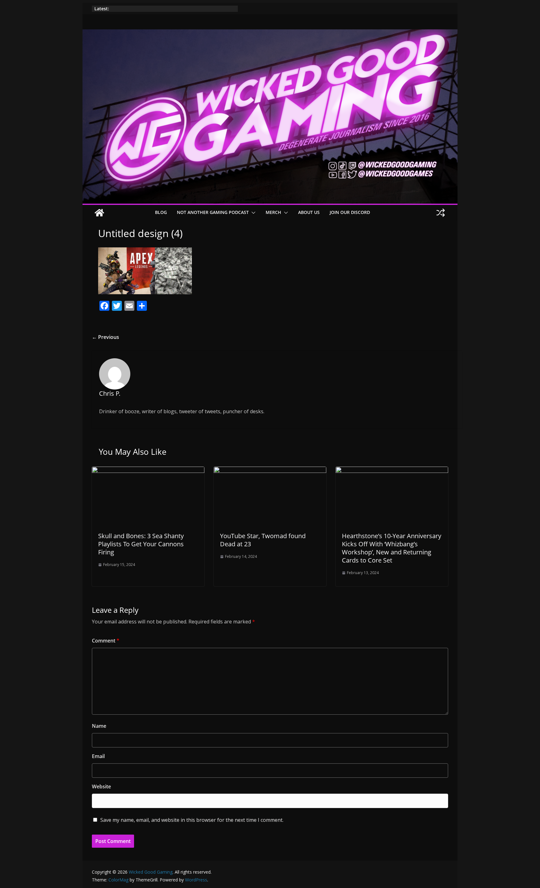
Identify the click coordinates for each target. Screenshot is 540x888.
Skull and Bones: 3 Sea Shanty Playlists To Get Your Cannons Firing (141, 544)
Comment (105, 640)
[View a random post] (440, 212)
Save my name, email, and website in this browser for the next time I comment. (191, 819)
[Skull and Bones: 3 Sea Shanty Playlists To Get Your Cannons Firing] (148, 471)
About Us (309, 212)
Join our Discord (350, 212)
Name (99, 725)
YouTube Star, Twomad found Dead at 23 (263, 540)
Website (101, 786)
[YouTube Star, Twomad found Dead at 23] (270, 471)
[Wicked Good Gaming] (270, 33)
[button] (252, 212)
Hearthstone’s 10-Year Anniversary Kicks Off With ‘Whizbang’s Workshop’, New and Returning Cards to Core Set (391, 548)
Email (98, 756)
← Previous (105, 337)
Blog (161, 212)
